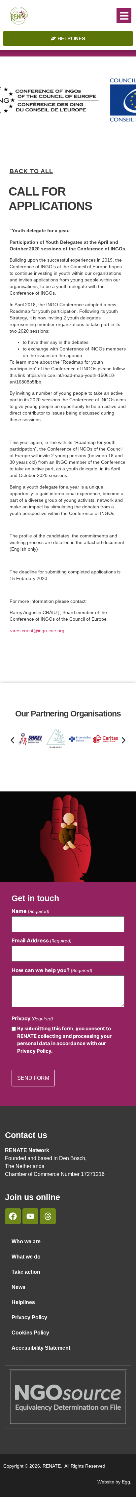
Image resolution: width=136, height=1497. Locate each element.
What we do (26, 1257)
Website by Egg (113, 1481)
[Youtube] (30, 1216)
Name (31, 911)
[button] (124, 15)
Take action (26, 1272)
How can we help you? (52, 970)
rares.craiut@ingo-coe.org (37, 630)
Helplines (23, 1302)
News (18, 1287)
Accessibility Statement (41, 1348)
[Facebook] (13, 1216)
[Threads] (48, 1216)
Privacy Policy (29, 1317)
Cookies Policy (30, 1332)
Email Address (42, 940)
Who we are (26, 1241)
